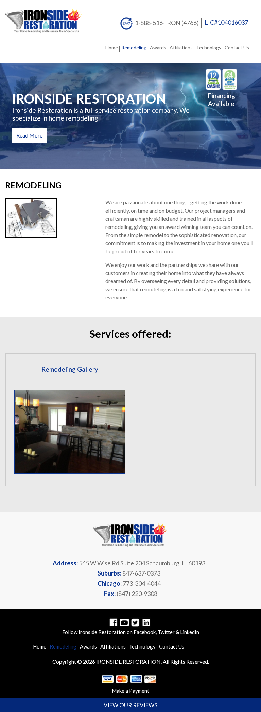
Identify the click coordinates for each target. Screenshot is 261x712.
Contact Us (237, 47)
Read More (29, 135)
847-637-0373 (141, 573)
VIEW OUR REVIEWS (130, 705)
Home (111, 47)
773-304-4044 (142, 583)
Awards (158, 47)
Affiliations (181, 47)
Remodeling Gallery (69, 369)
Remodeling (133, 47)
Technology (208, 47)
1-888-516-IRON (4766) (167, 22)
